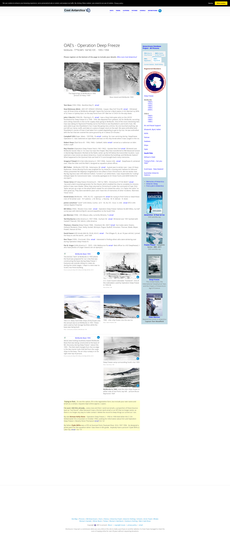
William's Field (149, 157)
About (110, 525)
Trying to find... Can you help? (153, 162)
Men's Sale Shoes (145, 521)
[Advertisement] (115, 28)
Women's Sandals (85, 521)
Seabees (147, 141)
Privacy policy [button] (118, 3)
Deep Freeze (148, 96)
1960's (150, 102)
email (97, 105)
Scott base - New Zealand (153, 169)
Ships (146, 145)
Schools (139, 519)
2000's (150, 110)
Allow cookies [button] (221, 3)
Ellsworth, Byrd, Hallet (152, 129)
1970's (150, 104)
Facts (100, 519)
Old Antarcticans (91, 519)
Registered (147, 59)
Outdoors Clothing (131, 521)
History (106, 519)
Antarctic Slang (151, 184)
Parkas (105, 521)
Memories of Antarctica (155, 181)
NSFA (146, 133)
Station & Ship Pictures (159, 54)
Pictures (82, 519)
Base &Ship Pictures (148, 54)
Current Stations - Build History (153, 64)
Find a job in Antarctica (155, 186)
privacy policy (132, 525)
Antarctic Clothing (129, 519)
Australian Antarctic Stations (151, 174)
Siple (146, 149)
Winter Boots (97, 521)
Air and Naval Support (152, 125)
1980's (150, 106)
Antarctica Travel (116, 519)
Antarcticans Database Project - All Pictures (152, 47)
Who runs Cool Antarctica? (127, 57)
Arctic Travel (148, 519)
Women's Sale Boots (116, 521)
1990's (150, 108)
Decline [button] (210, 3)
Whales (155, 519)
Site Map (74, 519)
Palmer (147, 137)
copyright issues (119, 525)
